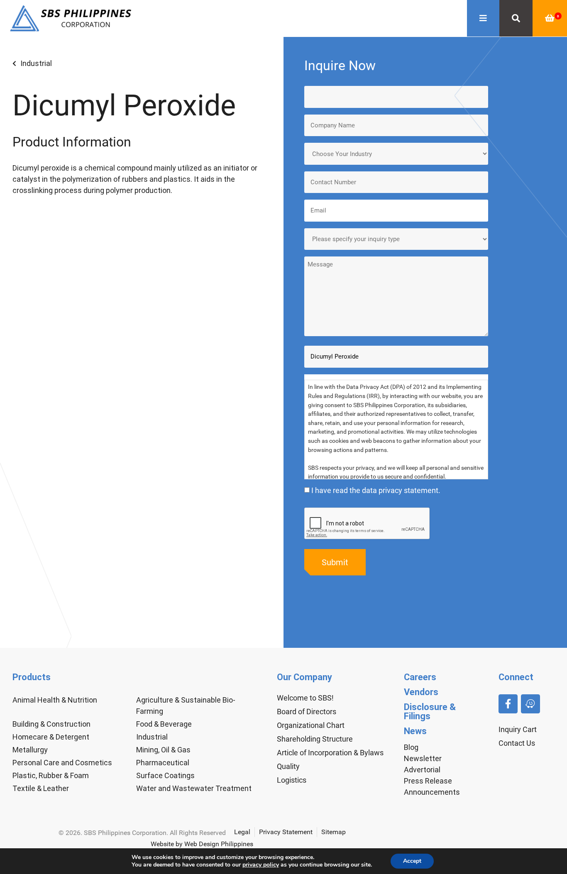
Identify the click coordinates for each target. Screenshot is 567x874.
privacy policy (260, 865)
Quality (288, 766)
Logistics (291, 780)
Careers (420, 677)
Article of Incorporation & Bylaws (330, 752)
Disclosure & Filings (430, 711)
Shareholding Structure (315, 739)
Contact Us (517, 743)
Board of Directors (306, 711)
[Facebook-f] (508, 703)
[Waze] (530, 703)
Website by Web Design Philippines (202, 844)
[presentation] (367, 524)
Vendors (421, 692)
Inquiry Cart (518, 729)
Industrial (36, 63)
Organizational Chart (311, 725)
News (415, 731)
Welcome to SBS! (305, 697)
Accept (412, 861)
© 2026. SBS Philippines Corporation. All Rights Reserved (142, 833)
